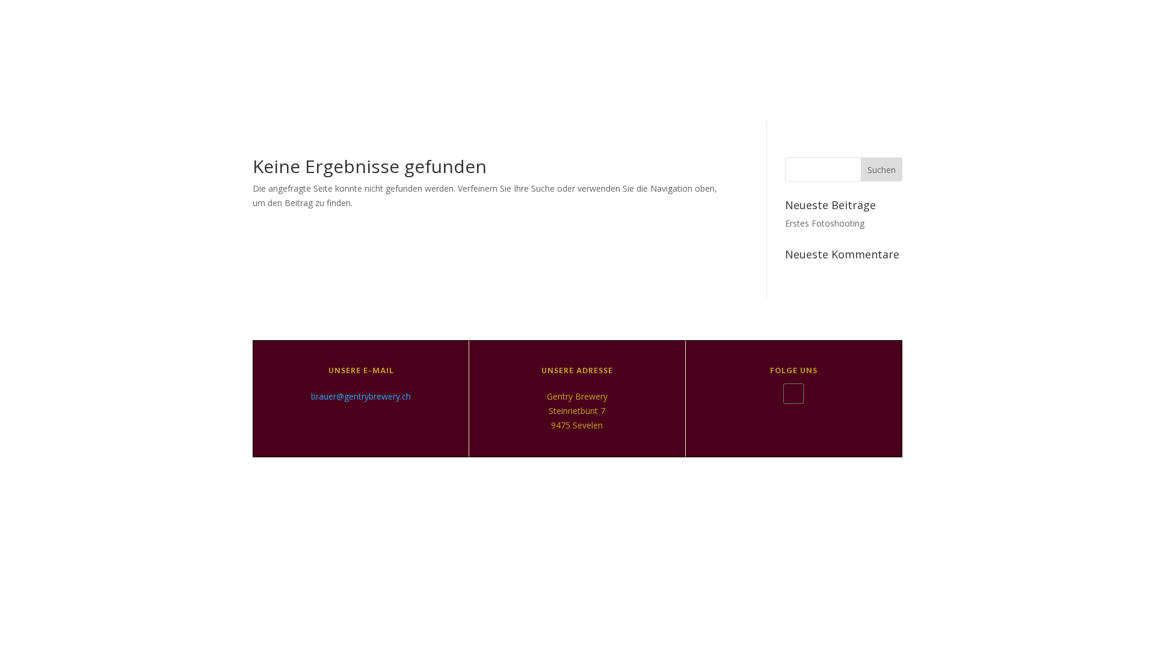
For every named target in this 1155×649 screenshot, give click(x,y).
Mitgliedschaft (1072, 61)
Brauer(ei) (766, 61)
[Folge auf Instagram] (793, 393)
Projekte (948, 61)
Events (862, 61)
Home (677, 61)
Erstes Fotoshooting (824, 223)
